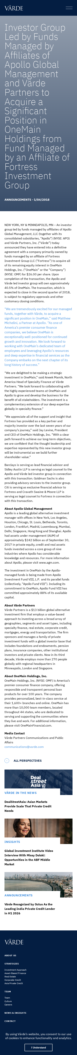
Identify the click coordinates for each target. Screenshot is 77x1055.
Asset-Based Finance (15, 973)
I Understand (38, 1047)
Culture (8, 1001)
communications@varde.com (24, 747)
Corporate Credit (12, 979)
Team (7, 997)
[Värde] (14, 7)
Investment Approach (15, 969)
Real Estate (10, 976)
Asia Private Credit (13, 983)
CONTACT (10, 1021)
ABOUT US (10, 955)
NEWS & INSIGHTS (15, 1012)
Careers (8, 1004)
